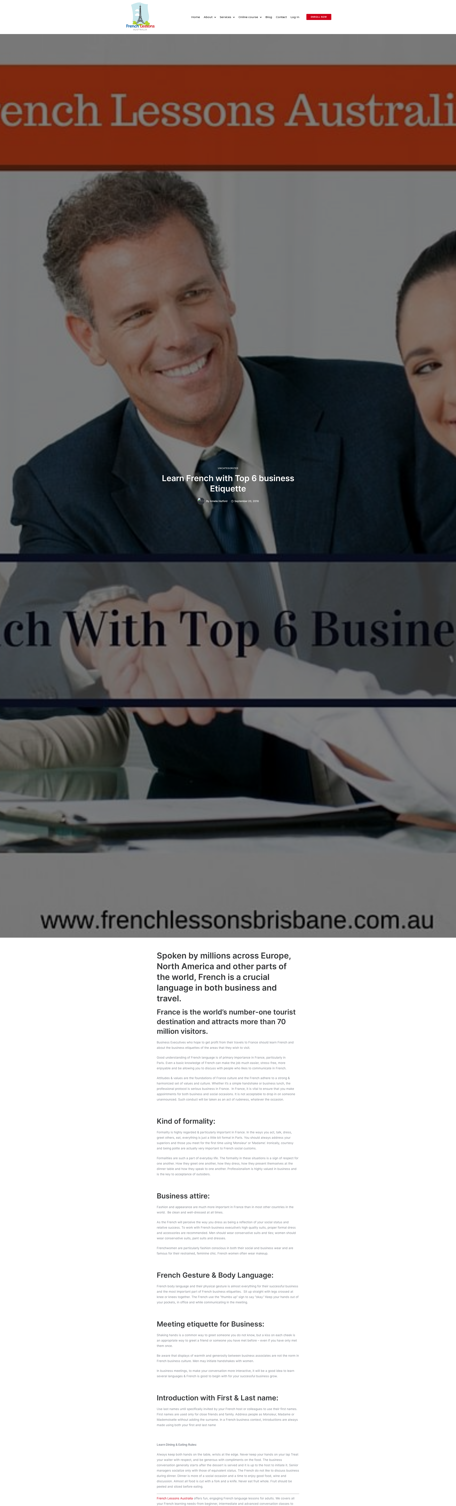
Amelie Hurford (218, 501)
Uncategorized (228, 468)
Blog (268, 17)
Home (195, 17)
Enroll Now (319, 17)
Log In (295, 17)
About (208, 17)
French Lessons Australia (175, 1498)
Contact (281, 17)
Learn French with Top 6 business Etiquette (228, 483)
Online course (248, 17)
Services (225, 17)
